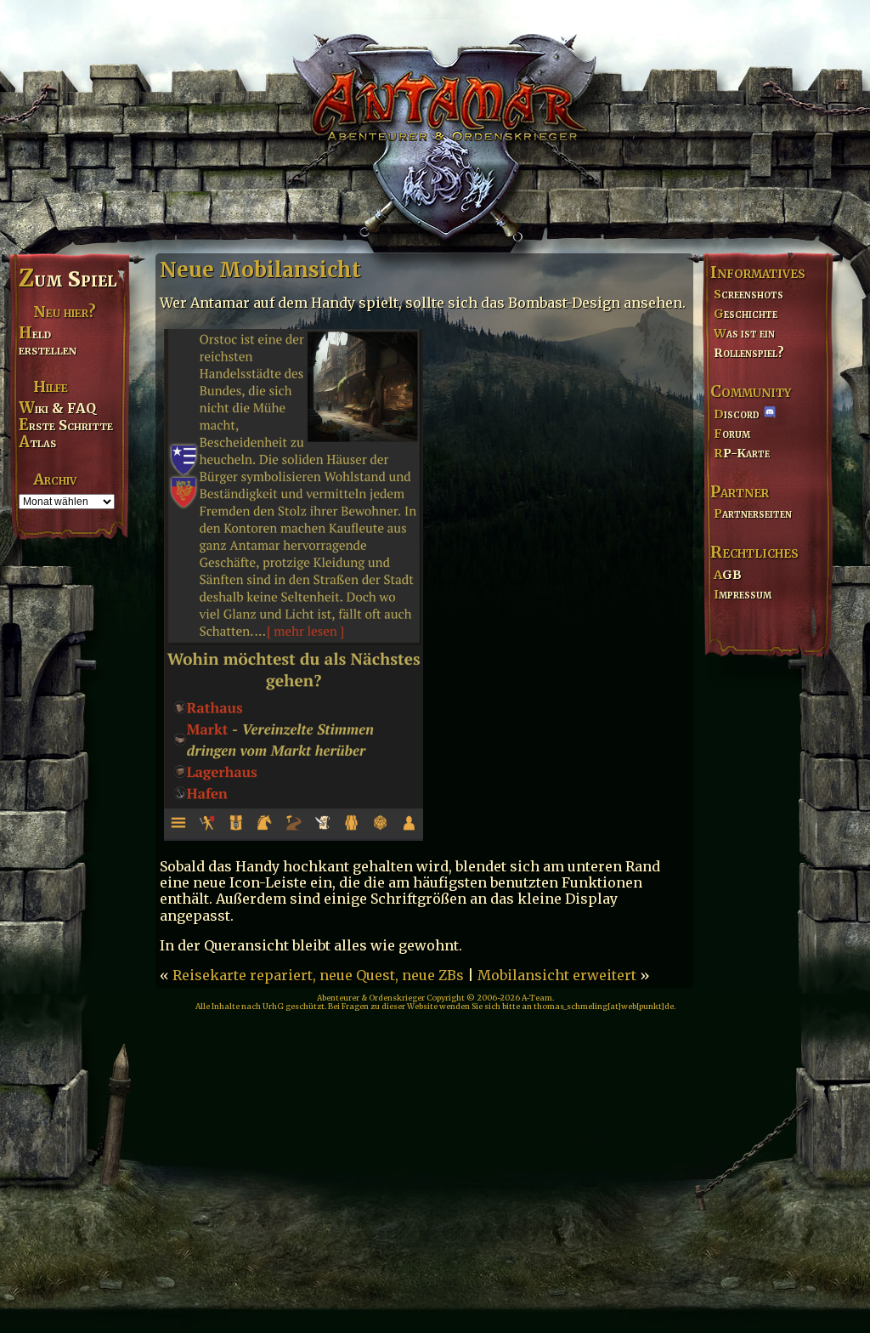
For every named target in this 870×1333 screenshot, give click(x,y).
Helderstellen (47, 341)
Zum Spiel (67, 278)
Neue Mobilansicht (260, 270)
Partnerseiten (753, 513)
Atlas (37, 442)
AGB (728, 574)
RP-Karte (742, 453)
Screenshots (748, 294)
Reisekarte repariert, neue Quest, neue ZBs (318, 975)
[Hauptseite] (435, 124)
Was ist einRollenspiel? (749, 343)
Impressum (742, 594)
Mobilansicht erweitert (556, 975)
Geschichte (745, 313)
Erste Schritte (66, 425)
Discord (737, 414)
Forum (732, 433)
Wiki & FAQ (57, 408)
